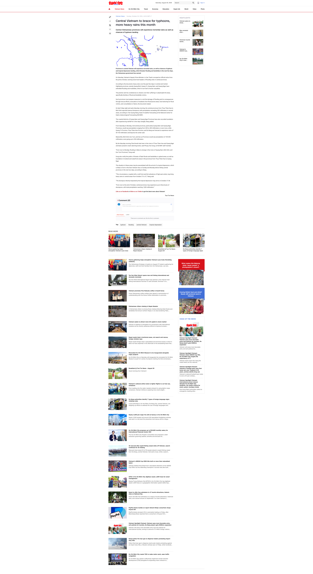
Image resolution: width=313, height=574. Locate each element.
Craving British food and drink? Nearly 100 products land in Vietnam (191, 294)
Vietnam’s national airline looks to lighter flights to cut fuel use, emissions (149, 384)
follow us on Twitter (136, 191)
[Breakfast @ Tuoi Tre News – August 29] (169, 240)
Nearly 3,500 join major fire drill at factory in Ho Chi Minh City (149, 415)
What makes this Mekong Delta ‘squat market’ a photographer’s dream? (191, 265)
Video (194, 9)
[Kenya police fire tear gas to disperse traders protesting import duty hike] (117, 543)
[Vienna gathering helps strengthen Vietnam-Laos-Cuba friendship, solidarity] (119, 240)
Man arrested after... (184, 31)
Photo (203, 9)
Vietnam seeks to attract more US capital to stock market (148, 322)
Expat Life (177, 9)
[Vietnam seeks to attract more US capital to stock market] (117, 327)
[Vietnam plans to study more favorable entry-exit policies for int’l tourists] (198, 23)
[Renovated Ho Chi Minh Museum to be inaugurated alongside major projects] (117, 358)
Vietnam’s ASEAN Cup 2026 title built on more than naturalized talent (149, 462)
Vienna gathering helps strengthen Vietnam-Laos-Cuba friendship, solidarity (118, 250)
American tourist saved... (185, 40)
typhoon (123, 225)
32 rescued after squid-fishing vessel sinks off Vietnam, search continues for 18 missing (149, 446)
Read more (113, 231)
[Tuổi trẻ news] (115, 3)
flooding (131, 225)
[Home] (109, 9)
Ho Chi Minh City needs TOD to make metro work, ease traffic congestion (149, 555)
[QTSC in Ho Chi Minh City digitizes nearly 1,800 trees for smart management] (117, 482)
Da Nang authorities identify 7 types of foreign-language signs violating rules (193, 250)
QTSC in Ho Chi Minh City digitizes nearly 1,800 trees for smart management (149, 477)
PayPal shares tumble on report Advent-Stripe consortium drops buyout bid (150, 508)
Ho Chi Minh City (134, 9)
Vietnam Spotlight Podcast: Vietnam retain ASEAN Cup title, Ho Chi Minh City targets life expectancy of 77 (190, 355)
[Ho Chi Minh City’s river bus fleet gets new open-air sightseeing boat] (198, 61)
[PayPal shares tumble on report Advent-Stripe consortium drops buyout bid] (117, 513)
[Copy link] (110, 17)
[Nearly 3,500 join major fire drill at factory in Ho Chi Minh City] (117, 420)
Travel (146, 9)
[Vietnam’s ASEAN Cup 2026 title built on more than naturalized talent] (198, 51)
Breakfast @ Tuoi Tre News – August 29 (167, 250)
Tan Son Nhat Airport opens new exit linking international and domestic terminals (149, 276)
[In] (110, 33)
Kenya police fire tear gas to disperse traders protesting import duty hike (149, 539)
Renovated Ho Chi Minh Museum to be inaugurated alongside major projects (149, 353)
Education (166, 9)
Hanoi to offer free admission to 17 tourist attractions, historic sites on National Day (149, 493)
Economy (155, 9)
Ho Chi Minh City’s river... (183, 59)
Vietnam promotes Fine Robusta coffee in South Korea (146, 291)
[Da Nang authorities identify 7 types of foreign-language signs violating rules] (194, 240)
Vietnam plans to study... (185, 22)
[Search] (193, 3)
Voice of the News (188, 319)
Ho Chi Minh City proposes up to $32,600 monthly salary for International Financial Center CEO (148, 431)
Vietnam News (119, 9)
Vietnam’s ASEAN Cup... (184, 50)
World (186, 9)
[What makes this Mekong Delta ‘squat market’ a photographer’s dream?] (191, 277)
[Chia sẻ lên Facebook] (110, 21)
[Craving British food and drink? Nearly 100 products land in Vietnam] (191, 306)
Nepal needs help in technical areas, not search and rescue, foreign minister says (148, 338)
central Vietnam (142, 225)
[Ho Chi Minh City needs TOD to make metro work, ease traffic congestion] (117, 559)
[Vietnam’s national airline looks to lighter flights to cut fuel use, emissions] (117, 389)
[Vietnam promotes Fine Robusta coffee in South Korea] (117, 296)
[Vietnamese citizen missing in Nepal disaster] (144, 240)
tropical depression (155, 225)
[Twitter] (110, 25)
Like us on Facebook (122, 191)
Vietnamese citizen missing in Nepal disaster (142, 250)
